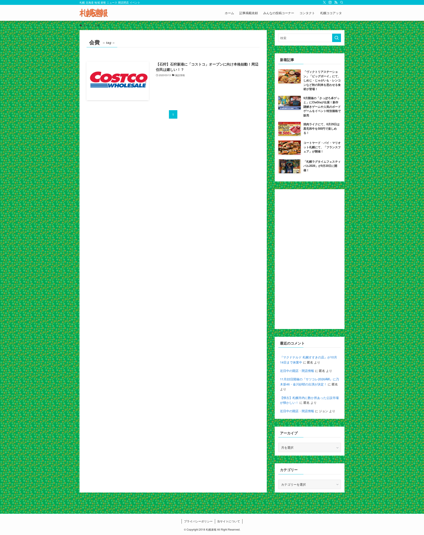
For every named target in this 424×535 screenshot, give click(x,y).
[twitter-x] (324, 2)
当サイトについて (228, 521)
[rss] (336, 2)
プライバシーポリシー (198, 521)
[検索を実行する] (336, 38)
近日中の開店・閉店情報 (297, 370)
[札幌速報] (94, 12)
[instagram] (330, 2)
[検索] (341, 2)
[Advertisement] (309, 259)
